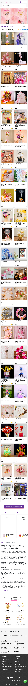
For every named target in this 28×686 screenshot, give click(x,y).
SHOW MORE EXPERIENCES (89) (14, 507)
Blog (17, 663)
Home (2, 542)
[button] (13, 5)
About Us (18, 664)
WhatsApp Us (6, 659)
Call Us (4, 661)
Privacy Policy (6, 664)
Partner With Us (19, 669)
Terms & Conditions (7, 663)
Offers (17, 661)
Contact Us (6, 669)
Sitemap (18, 671)
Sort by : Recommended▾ (7, 29)
